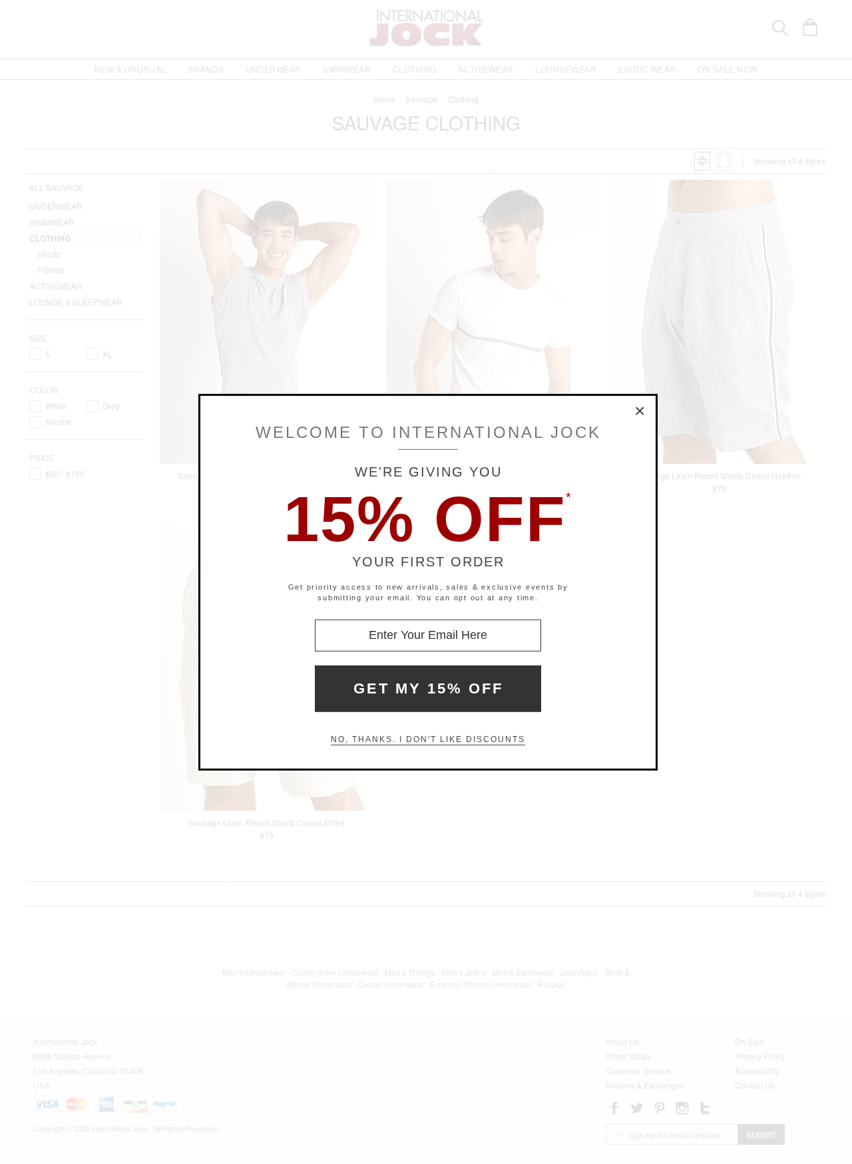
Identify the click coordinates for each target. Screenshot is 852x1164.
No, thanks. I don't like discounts (428, 739)
